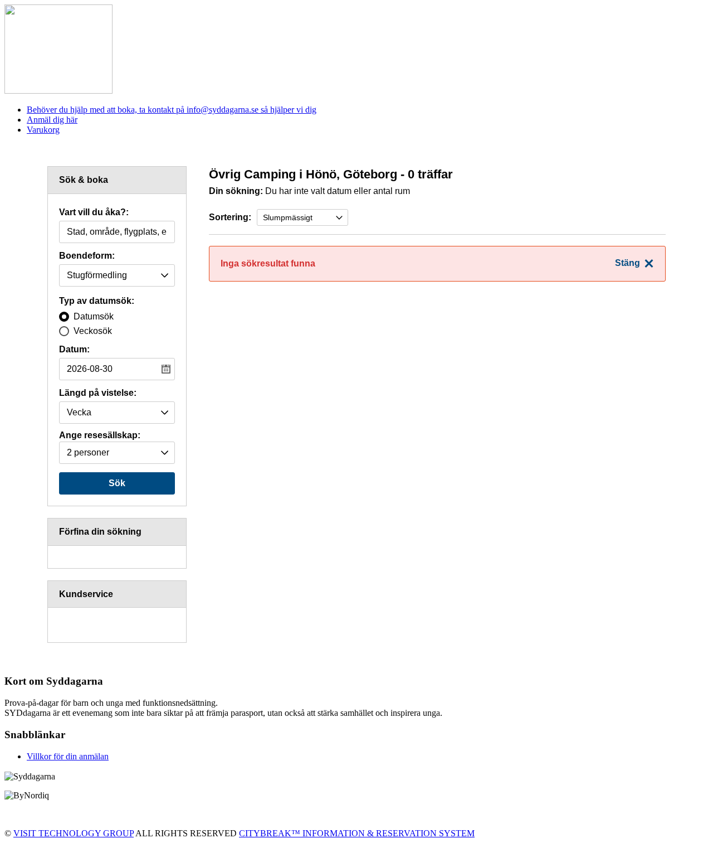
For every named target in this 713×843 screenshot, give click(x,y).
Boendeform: (87, 255)
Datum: (74, 349)
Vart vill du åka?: (94, 212)
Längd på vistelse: (97, 393)
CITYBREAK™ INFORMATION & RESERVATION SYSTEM (357, 833)
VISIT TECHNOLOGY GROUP (73, 833)
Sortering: (230, 217)
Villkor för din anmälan (68, 756)
